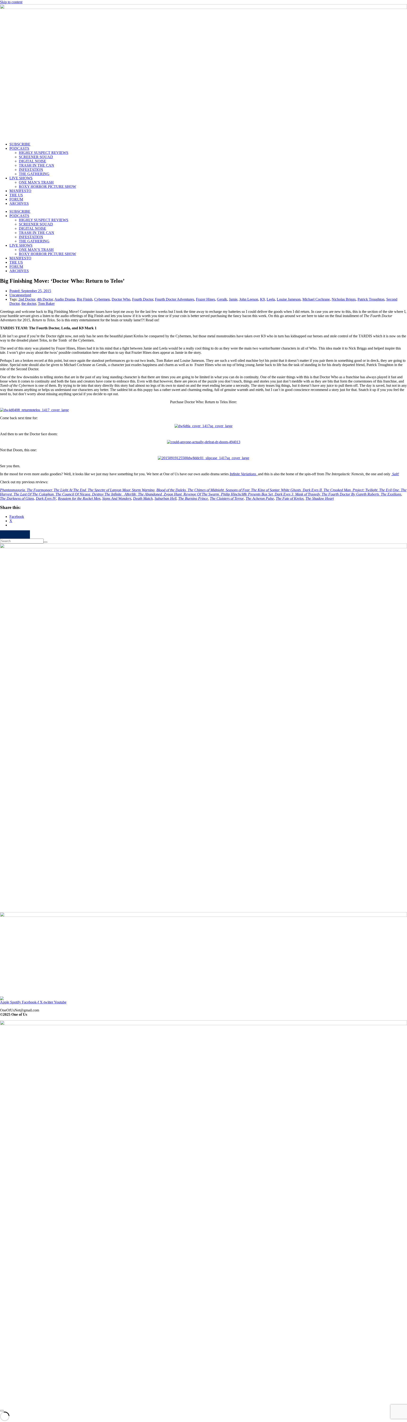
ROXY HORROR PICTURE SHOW (47, 187)
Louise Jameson (289, 299)
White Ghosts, (292, 490)
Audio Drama (64, 299)
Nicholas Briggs (344, 299)
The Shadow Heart (319, 498)
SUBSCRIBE (19, 144)
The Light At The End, (71, 490)
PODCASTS (19, 148)
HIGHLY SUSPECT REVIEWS (43, 153)
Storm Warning (143, 490)
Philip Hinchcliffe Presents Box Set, (248, 494)
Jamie (233, 299)
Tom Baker (46, 304)
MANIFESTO (20, 191)
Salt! (395, 474)
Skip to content (11, 2)
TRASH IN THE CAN (36, 165)
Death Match (143, 498)
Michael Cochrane (316, 299)
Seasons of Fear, (238, 490)
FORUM (16, 199)
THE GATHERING (34, 174)
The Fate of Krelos (290, 498)
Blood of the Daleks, (172, 490)
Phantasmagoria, (13, 490)
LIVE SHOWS (21, 178)
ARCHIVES (19, 203)
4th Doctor (45, 299)
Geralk (222, 299)
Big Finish (84, 299)
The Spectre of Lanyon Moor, (110, 490)
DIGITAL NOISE (32, 161)
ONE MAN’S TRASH (36, 182)
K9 (262, 299)
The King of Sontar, (266, 490)
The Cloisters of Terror (227, 498)
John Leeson (248, 299)
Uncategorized (20, 295)
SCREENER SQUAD (36, 157)
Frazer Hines (205, 299)
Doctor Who (121, 299)
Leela (271, 299)
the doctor (28, 304)
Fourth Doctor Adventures (174, 299)
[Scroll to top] (2, 1410)
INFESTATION (31, 170)
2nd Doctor (26, 299)
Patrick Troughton (371, 299)
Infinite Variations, (244, 474)
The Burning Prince (193, 498)
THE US (16, 195)
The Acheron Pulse (260, 498)
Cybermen (102, 299)
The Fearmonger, (40, 490)
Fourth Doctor (142, 299)
